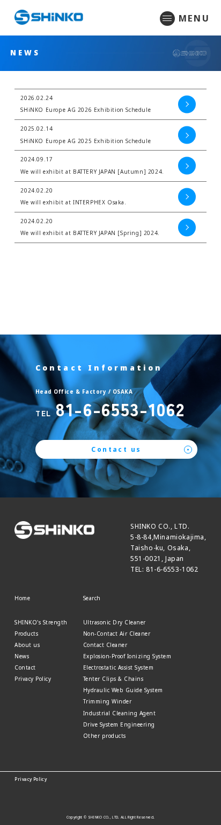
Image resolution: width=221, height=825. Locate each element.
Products (26, 633)
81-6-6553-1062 (120, 408)
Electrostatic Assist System (118, 667)
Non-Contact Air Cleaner (117, 633)
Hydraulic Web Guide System (123, 690)
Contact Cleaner (105, 645)
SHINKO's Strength (41, 622)
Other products (104, 735)
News (21, 656)
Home (22, 598)
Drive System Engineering (119, 724)
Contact (25, 667)
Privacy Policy (32, 678)
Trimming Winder (107, 701)
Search (92, 598)
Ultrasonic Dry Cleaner (114, 622)
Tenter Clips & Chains (113, 678)
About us (27, 645)
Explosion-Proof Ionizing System (127, 656)
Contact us (116, 449)
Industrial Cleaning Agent (119, 713)
